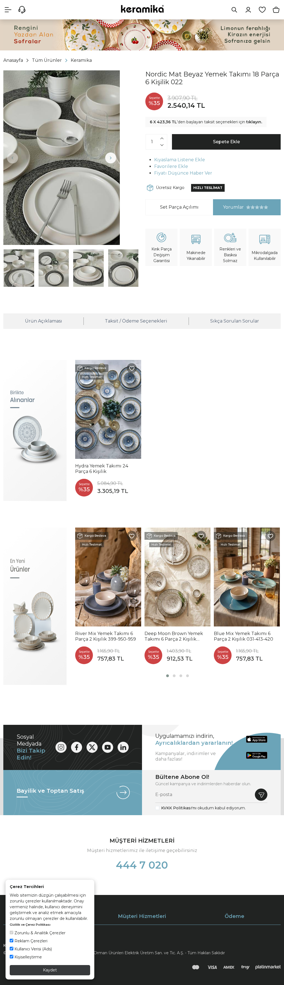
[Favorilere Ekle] (132, 368)
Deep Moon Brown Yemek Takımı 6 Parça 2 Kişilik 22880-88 (173, 636)
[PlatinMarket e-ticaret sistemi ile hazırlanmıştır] (268, 967)
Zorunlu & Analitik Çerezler (39, 932)
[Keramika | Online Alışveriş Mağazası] (142, 8)
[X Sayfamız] (92, 747)
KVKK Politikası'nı (178, 807)
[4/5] (255, 207)
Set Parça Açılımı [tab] (179, 207)
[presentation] (12, 157)
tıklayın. (254, 121)
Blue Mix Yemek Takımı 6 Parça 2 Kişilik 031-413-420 (243, 636)
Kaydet (50, 970)
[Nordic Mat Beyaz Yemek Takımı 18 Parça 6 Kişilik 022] (61, 157)
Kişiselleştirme (27, 957)
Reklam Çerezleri (30, 940)
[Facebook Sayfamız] (76, 747)
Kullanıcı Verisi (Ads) (32, 948)
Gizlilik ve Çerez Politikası (30, 925)
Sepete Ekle (226, 141)
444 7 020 (142, 865)
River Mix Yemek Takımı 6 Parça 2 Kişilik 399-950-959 (105, 636)
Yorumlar (228, 207)
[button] (167, 676)
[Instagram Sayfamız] (61, 747)
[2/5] (250, 207)
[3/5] (252, 207)
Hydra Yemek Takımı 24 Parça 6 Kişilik (101, 468)
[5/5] (257, 207)
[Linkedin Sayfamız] (123, 747)
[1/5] (248, 207)
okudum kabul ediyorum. (203, 807)
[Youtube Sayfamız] (107, 747)
